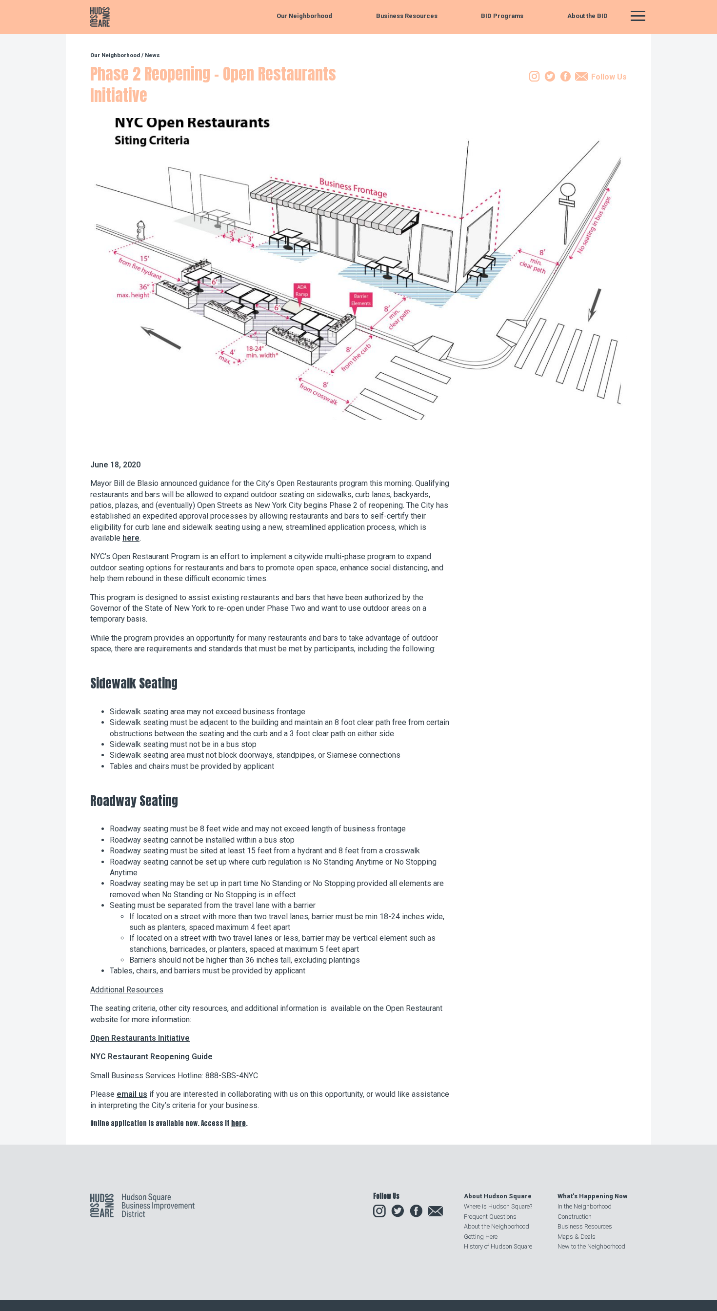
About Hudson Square (498, 1196)
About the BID (587, 16)
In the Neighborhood (585, 1206)
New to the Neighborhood (591, 1246)
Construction (575, 1216)
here (130, 538)
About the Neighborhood (496, 1226)
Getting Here (481, 1236)
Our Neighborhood (304, 16)
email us (132, 1094)
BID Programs (502, 16)
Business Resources (407, 16)
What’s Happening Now (592, 1196)
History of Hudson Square (498, 1246)
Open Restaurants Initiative (140, 1038)
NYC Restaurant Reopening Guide (151, 1056)
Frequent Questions (490, 1216)
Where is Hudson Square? (498, 1206)
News (152, 55)
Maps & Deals (577, 1236)
